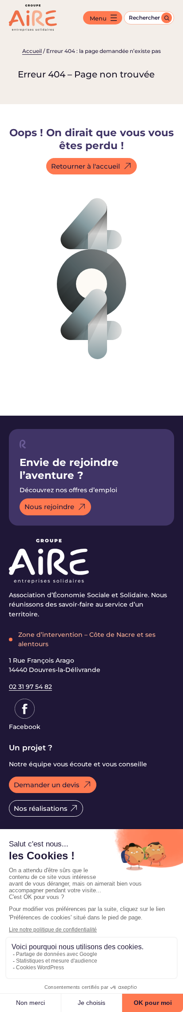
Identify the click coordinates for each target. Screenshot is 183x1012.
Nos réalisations (41, 808)
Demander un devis (47, 785)
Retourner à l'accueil (85, 166)
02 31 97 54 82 (30, 687)
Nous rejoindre (49, 506)
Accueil (32, 51)
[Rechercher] (166, 17)
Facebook (24, 727)
